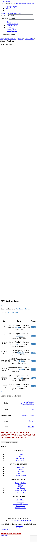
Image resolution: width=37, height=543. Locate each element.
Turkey (31, 421)
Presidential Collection (23, 309)
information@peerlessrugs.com (24, 3)
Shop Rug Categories (8, 39)
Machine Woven (28, 415)
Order (33, 327)
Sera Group (19, 526)
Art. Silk (31, 427)
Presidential (29, 39)
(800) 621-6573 (25, 520)
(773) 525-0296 (13, 520)
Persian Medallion (27, 404)
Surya (20, 39)
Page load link (5, 529)
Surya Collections (12, 312)
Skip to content (5, 1)
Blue (32, 410)
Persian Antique (28, 402)
